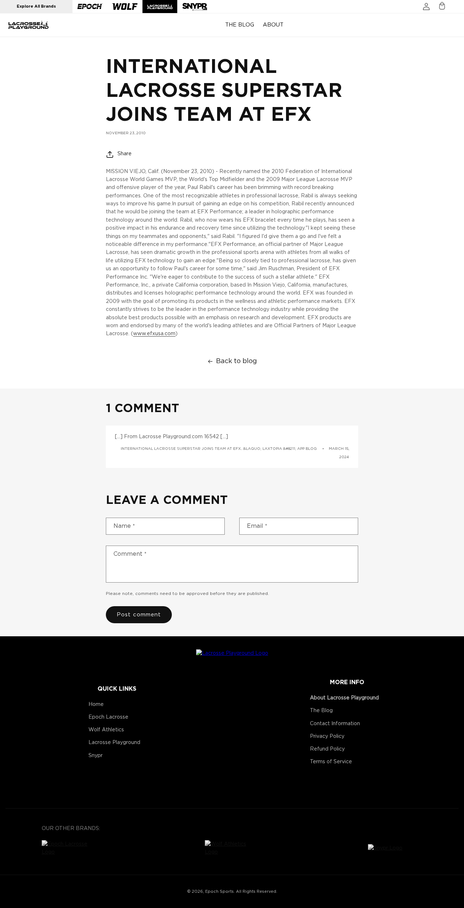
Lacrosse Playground (114, 742)
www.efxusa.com (154, 333)
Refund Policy (327, 749)
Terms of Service (331, 761)
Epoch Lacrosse (108, 717)
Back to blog (236, 361)
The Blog (321, 710)
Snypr (95, 755)
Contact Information (335, 723)
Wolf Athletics (106, 729)
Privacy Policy (327, 736)
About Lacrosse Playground (344, 697)
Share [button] (124, 153)
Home (96, 704)
